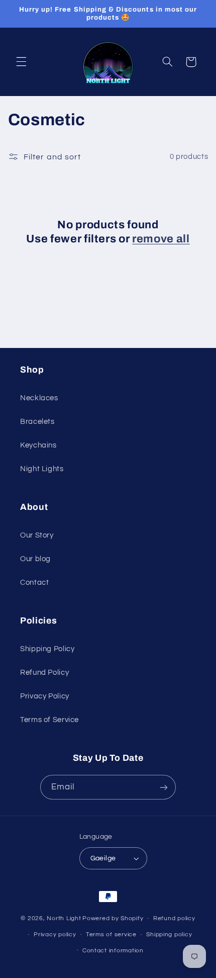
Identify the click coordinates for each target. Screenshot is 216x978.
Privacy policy (55, 934)
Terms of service (111, 934)
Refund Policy (44, 672)
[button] (21, 61)
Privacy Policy (44, 696)
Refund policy (174, 918)
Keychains (38, 445)
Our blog (35, 559)
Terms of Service (49, 720)
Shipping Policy (47, 649)
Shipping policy (169, 934)
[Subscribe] (163, 787)
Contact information (113, 950)
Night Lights (42, 469)
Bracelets (37, 421)
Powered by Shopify (112, 918)
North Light (64, 918)
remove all (161, 239)
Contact (34, 582)
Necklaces (39, 398)
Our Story (37, 535)
